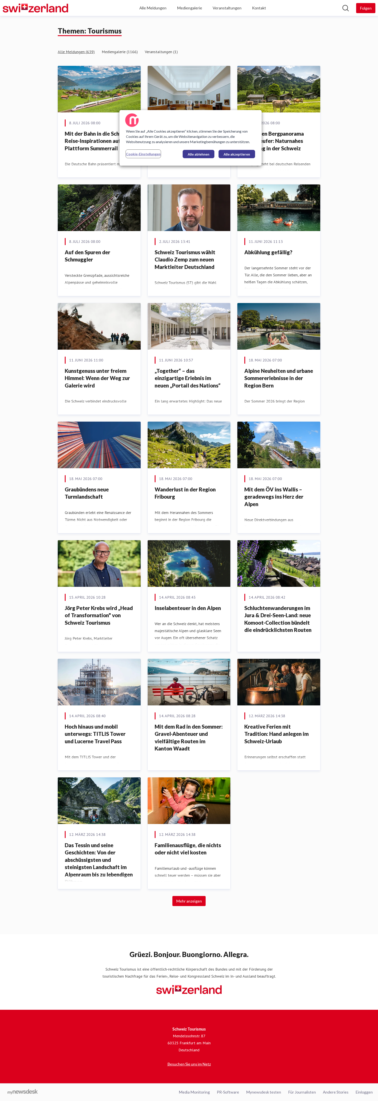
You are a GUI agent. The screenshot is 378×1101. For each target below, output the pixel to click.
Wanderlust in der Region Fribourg (185, 493)
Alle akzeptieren (237, 154)
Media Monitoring (194, 1092)
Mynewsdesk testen (263, 1092)
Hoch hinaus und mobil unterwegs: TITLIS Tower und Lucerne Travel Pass (95, 733)
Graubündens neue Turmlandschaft (87, 493)
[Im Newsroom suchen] (345, 8)
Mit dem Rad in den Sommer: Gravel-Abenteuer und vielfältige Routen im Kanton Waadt (189, 737)
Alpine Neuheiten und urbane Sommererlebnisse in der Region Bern (278, 378)
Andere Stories (335, 1092)
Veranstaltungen (227, 7)
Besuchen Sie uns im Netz (189, 1064)
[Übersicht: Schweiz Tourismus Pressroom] (35, 8)
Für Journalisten (302, 1092)
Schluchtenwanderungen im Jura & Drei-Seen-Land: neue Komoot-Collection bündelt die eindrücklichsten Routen (278, 619)
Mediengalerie (189, 7)
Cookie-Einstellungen (143, 154)
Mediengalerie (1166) (120, 51)
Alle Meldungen (152, 7)
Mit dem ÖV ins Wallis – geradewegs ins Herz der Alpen (273, 496)
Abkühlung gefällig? (268, 252)
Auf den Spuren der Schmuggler (87, 256)
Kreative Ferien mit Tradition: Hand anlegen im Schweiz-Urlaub (276, 733)
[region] (190, 138)
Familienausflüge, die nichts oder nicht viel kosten (188, 849)
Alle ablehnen (198, 154)
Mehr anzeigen (189, 901)
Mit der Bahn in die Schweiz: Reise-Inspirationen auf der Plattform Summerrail (98, 140)
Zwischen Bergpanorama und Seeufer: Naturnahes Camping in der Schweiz (274, 140)
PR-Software (228, 1092)
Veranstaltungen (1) (161, 51)
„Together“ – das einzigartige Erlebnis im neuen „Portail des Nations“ (187, 378)
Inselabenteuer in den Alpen (188, 608)
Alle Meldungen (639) (76, 51)
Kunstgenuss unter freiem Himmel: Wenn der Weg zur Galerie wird (97, 378)
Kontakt (259, 7)
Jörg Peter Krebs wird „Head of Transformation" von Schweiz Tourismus (99, 615)
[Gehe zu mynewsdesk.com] (22, 1092)
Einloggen (364, 1092)
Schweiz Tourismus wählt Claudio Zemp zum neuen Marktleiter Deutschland (185, 259)
